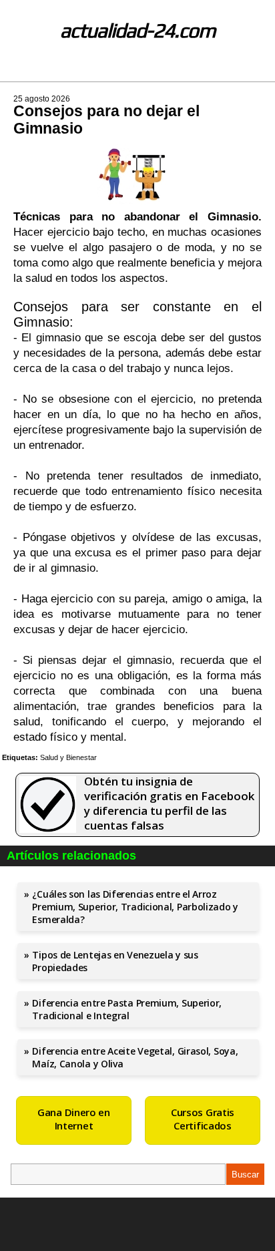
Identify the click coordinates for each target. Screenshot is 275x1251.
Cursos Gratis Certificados (202, 1118)
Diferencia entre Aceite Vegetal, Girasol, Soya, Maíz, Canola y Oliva (135, 1057)
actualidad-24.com (138, 30)
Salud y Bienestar (68, 757)
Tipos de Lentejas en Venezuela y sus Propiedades (115, 961)
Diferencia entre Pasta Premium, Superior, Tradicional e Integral (127, 1009)
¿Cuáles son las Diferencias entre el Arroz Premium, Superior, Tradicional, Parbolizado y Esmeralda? (135, 907)
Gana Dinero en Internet (73, 1118)
